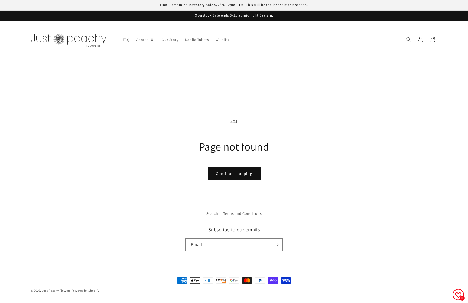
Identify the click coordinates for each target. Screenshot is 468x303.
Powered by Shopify (85, 290)
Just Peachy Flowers (56, 290)
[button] (408, 40)
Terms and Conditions (242, 213)
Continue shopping (234, 173)
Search (212, 213)
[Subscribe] (276, 244)
